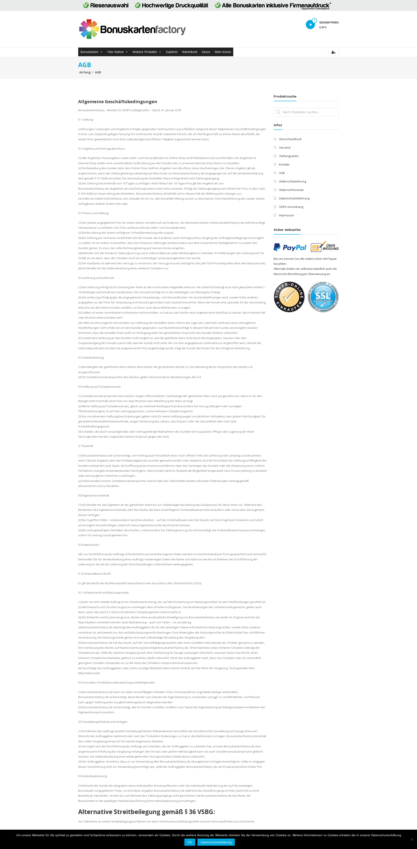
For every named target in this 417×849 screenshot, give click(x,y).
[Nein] (411, 839)
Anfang (85, 72)
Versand (284, 147)
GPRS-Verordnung (291, 207)
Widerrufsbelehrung (292, 181)
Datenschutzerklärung (216, 842)
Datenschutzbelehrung (294, 198)
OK (190, 842)
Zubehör (172, 52)
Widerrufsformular (291, 190)
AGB (282, 173)
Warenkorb (189, 52)
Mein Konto (223, 52)
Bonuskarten (89, 52)
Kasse (206, 52)
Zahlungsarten (289, 156)
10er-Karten (115, 52)
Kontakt (284, 164)
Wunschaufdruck (290, 139)
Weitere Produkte (144, 52)
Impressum (286, 215)
